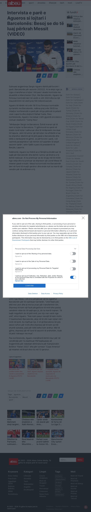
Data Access (45, 293)
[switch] (73, 253)
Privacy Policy (58, 293)
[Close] (84, 218)
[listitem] (45, 249)
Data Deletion (33, 293)
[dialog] (45, 256)
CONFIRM (29, 286)
